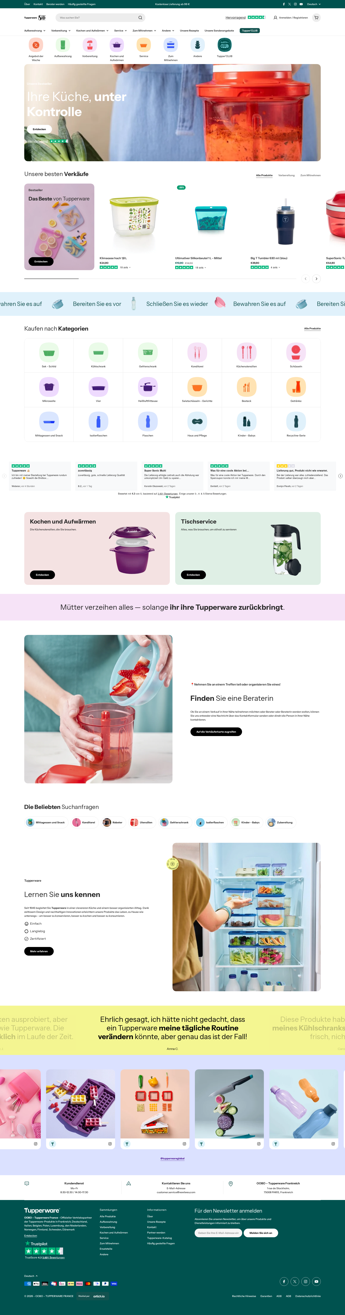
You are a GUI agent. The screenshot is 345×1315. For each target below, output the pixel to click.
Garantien (266, 1296)
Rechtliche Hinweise (244, 1296)
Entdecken (30, 1235)
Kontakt (38, 4)
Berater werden (55, 4)
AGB (279, 1296)
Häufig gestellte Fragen (81, 4)
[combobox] (100, 17)
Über (27, 4)
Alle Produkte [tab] (264, 175)
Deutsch (312, 4)
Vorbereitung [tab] (286, 175)
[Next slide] (316, 278)
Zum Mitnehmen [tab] (310, 175)
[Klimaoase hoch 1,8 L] (135, 219)
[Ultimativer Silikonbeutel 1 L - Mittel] (210, 219)
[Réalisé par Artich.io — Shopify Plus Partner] (99, 1296)
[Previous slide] (305, 278)
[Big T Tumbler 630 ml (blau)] (286, 219)
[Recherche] (140, 17)
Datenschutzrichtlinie (308, 1296)
